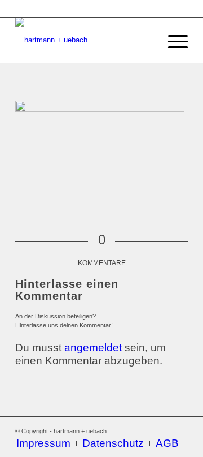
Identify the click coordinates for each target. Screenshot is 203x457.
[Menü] (172, 40)
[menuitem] (43, 443)
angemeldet (93, 347)
